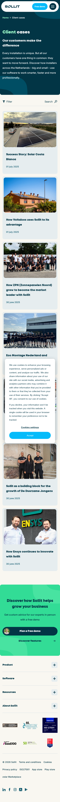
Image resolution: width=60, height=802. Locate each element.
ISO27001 (25, 769)
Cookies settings (30, 427)
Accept (30, 435)
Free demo (40, 6)
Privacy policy (9, 769)
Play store (50, 769)
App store (37, 769)
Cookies (48, 762)
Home (5, 18)
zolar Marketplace (11, 776)
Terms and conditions (30, 762)
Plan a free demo (30, 631)
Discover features (30, 641)
